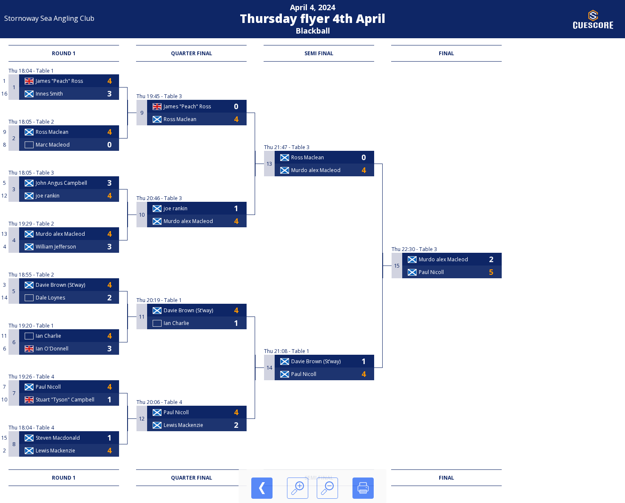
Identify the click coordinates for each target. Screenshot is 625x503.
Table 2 (45, 121)
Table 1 (45, 70)
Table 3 (45, 172)
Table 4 (45, 376)
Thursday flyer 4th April (312, 18)
